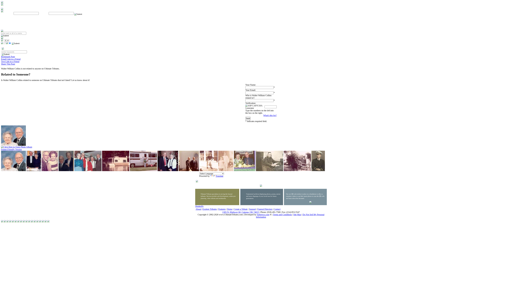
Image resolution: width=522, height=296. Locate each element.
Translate (219, 176)
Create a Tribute (241, 209)
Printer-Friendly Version (11, 149)
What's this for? (270, 115)
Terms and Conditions (282, 214)
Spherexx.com (263, 214)
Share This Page (8, 64)
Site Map (297, 214)
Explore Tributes (210, 209)
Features (222, 209)
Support (252, 209)
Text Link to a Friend (10, 61)
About (198, 209)
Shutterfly (199, 206)
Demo (229, 209)
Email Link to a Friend (11, 59)
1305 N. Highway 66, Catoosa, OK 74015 (240, 212)
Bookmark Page (8, 56)
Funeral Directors (264, 209)
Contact (277, 209)
